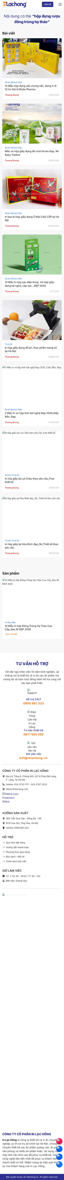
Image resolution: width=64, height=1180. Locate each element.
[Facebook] (59, 1164)
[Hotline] (59, 1141)
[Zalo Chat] (59, 1149)
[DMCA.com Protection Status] (11, 799)
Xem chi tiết (11, 634)
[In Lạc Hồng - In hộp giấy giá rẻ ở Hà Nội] (14, 4)
